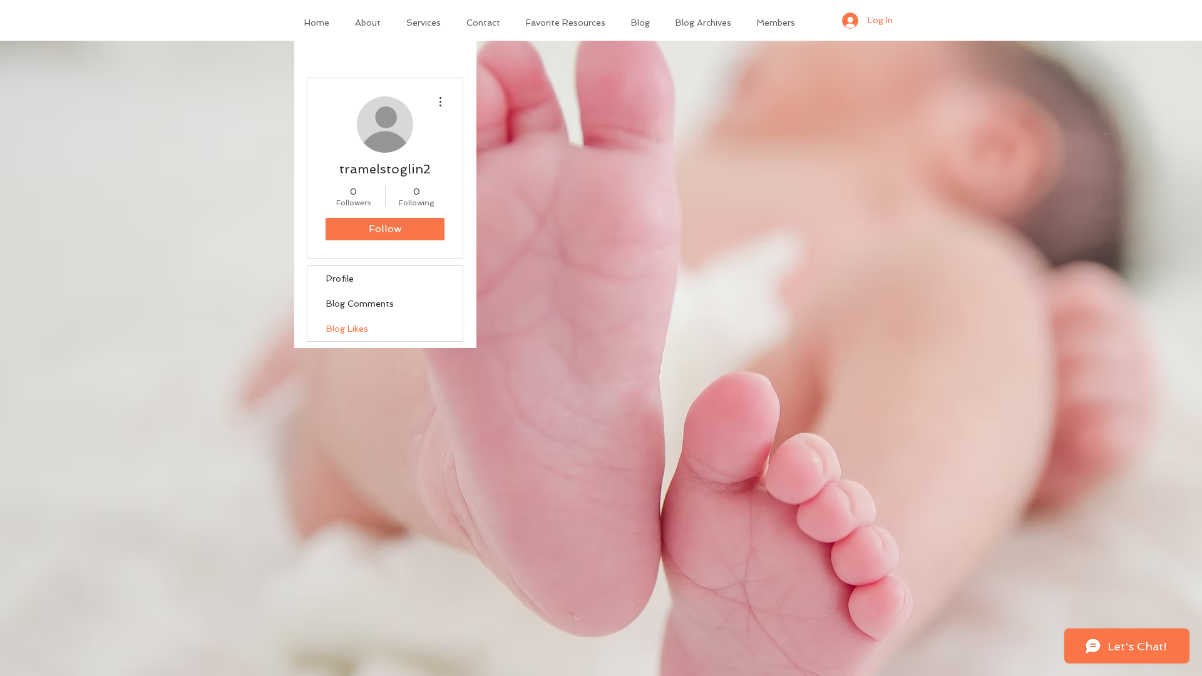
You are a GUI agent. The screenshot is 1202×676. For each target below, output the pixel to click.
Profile (340, 279)
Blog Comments (360, 304)
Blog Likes (347, 329)
